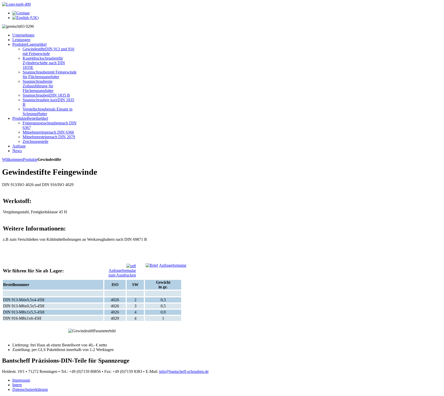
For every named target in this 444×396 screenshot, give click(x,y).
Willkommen (12, 159)
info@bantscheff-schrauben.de (184, 371)
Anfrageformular (172, 265)
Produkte (30, 159)
